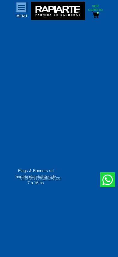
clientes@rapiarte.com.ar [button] (44, 178)
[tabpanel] (40, 178)
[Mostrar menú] (21, 7)
